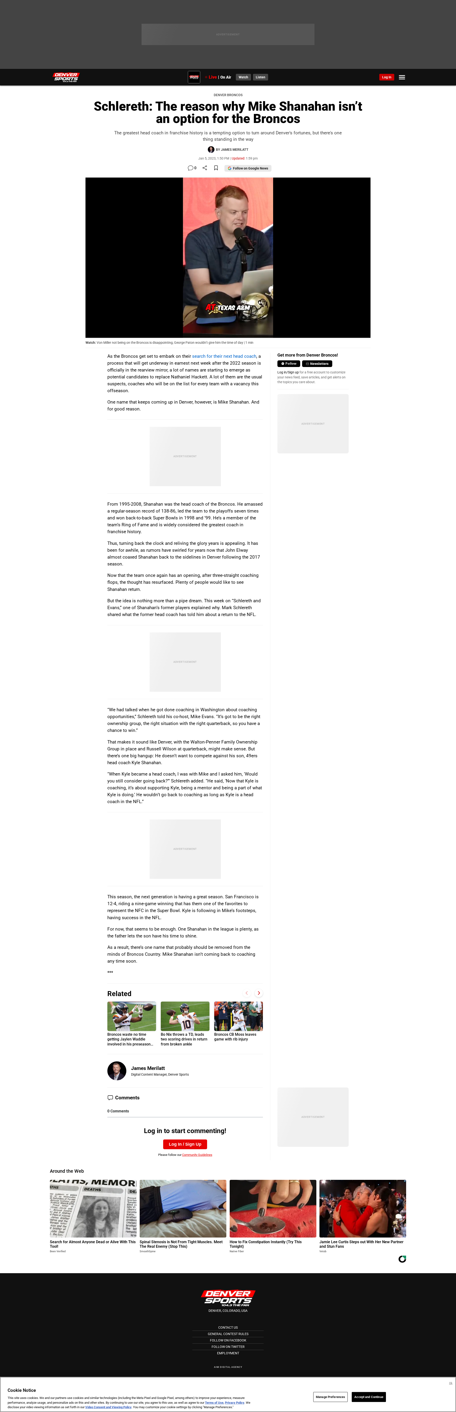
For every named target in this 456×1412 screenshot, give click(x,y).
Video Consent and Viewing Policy (108, 1407)
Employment (228, 1353)
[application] (228, 258)
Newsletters (319, 364)
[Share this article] (205, 168)
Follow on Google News (250, 168)
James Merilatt (148, 1068)
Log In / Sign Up (185, 1144)
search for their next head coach (224, 356)
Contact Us (228, 1327)
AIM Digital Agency (228, 1367)
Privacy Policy (234, 1402)
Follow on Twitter (228, 1347)
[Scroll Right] (259, 993)
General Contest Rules (228, 1334)
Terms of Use (214, 1402)
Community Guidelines (197, 1155)
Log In (386, 77)
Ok (450, 1383)
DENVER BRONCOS (228, 95)
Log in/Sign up (288, 372)
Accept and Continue (368, 1397)
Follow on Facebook (228, 1340)
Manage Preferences (330, 1397)
